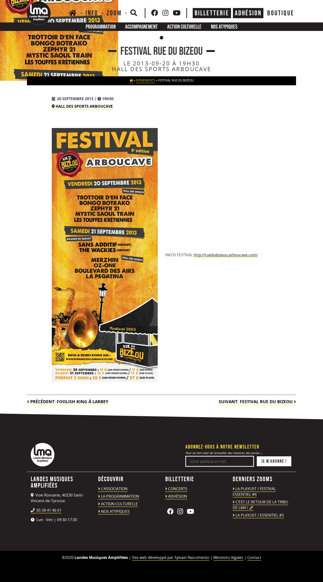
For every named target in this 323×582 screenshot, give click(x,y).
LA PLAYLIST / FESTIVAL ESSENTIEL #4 (254, 491)
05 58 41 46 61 (48, 510)
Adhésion (177, 496)
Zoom (114, 13)
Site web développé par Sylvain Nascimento (170, 557)
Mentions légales (228, 557)
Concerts (177, 488)
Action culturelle (184, 26)
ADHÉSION (248, 13)
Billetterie (212, 13)
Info (92, 13)
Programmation (101, 26)
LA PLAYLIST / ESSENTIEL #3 (260, 515)
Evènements (145, 80)
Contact (254, 557)
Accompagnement (141, 26)
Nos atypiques (224, 26)
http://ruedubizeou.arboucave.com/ (226, 254)
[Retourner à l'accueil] (42, 465)
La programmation (120, 496)
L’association (114, 488)
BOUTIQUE (280, 13)
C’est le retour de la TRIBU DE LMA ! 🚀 (260, 504)
